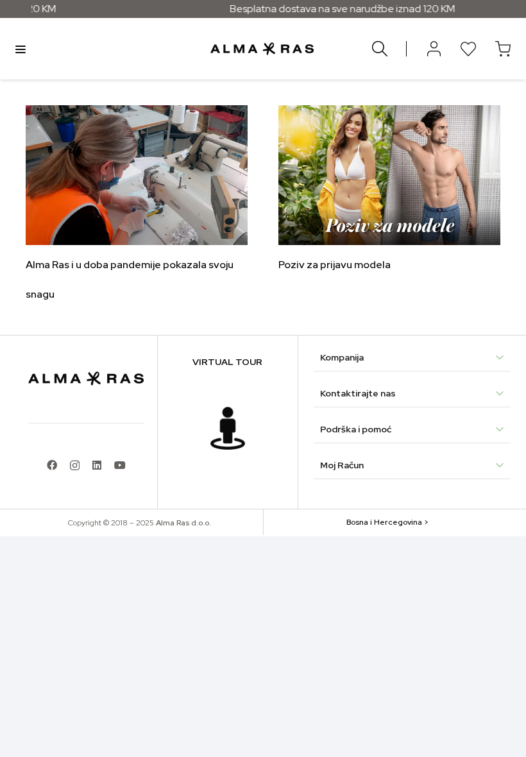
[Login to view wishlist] (468, 48)
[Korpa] (503, 48)
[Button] (433, 48)
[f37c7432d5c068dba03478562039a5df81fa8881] (227, 428)
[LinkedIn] (96, 465)
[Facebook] (52, 465)
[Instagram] (75, 466)
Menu (20, 49)
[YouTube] (120, 465)
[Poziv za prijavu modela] (389, 112)
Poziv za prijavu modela (334, 264)
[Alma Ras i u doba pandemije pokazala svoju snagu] (137, 112)
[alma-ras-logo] (262, 48)
